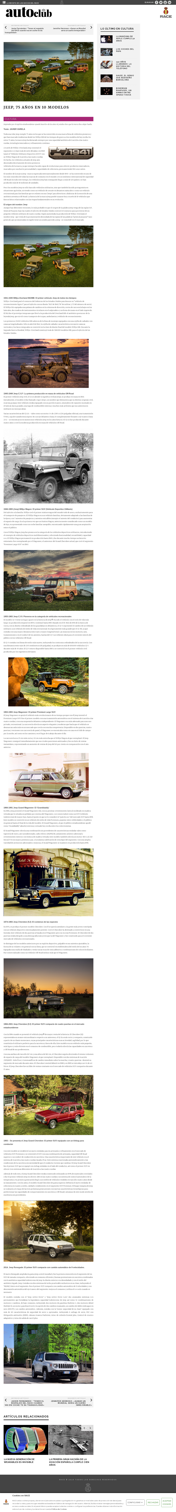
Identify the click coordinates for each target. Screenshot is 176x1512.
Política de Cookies (59, 1509)
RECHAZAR (153, 1502)
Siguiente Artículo (77, 25)
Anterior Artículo (20, 25)
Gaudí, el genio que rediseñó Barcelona (125, 78)
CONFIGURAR (134, 1502)
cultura (10, 119)
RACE (36, 3)
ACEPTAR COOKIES (167, 1502)
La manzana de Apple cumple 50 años (125, 38)
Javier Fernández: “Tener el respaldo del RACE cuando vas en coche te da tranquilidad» (24, 31)
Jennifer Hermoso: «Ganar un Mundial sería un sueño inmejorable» (69, 29)
